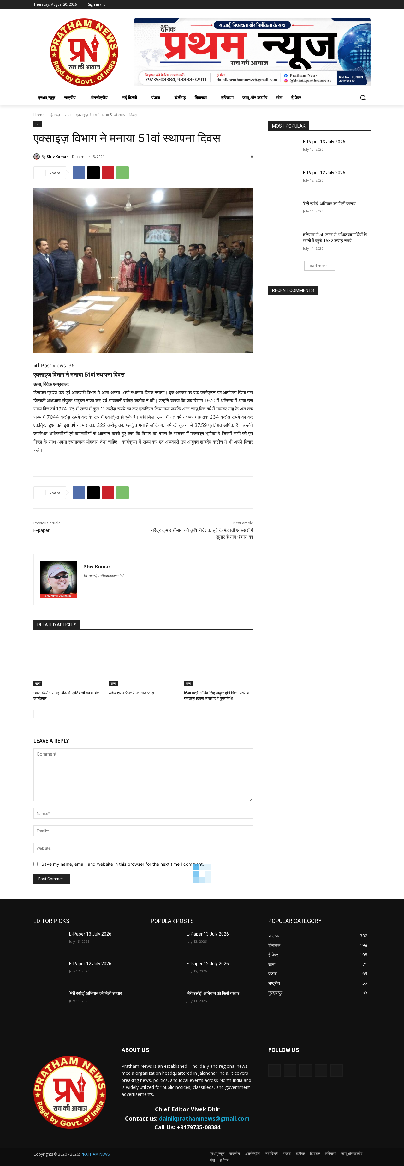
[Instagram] (321, 1070)
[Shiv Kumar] (37, 156)
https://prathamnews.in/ (104, 575)
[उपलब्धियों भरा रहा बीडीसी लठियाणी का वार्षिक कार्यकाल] (68, 662)
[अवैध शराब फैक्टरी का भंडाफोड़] (143, 662)
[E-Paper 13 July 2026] (283, 149)
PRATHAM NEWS (95, 1154)
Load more (318, 265)
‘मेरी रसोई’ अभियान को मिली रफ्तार (329, 203)
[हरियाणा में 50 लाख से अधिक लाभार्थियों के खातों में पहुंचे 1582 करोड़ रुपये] (283, 242)
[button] (363, 97)
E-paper (41, 530)
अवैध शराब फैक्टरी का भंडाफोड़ (131, 693)
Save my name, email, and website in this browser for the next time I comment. (122, 864)
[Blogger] (274, 1070)
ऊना (68, 114)
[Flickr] (305, 1070)
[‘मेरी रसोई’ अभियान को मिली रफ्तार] (283, 211)
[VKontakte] (336, 1070)
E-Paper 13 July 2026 (324, 141)
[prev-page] (37, 714)
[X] (93, 172)
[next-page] (47, 714)
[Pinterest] (108, 172)
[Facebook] (79, 172)
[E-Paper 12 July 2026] (283, 180)
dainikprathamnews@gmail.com (204, 1118)
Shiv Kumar (57, 156)
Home (39, 114)
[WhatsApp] (122, 172)
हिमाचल (55, 114)
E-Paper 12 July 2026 (324, 172)
